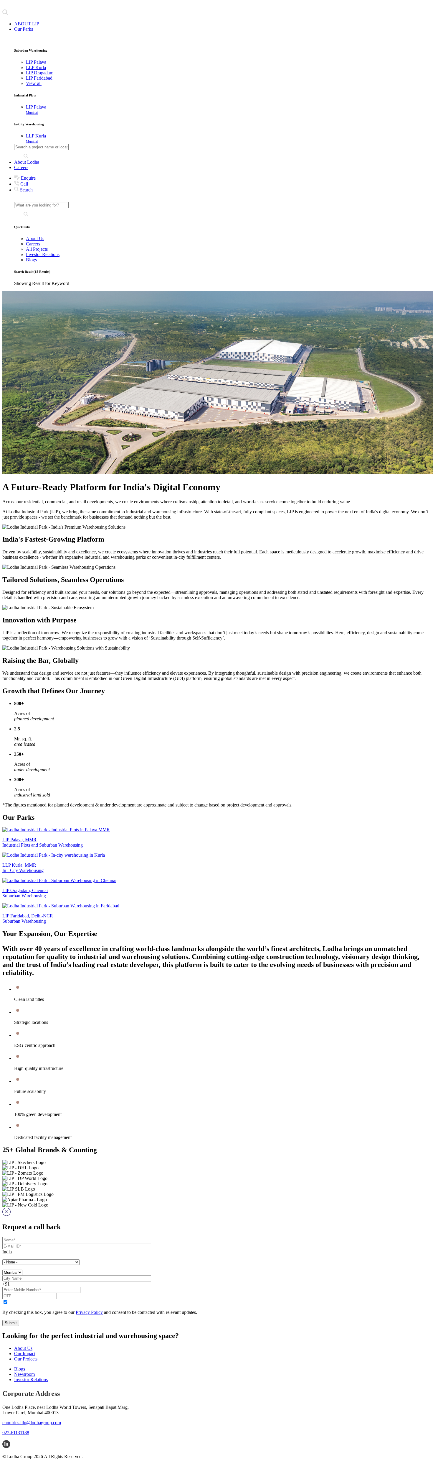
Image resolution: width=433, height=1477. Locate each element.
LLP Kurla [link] (36, 67)
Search (26, 189)
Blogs (31, 259)
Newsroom (24, 1374)
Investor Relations (43, 254)
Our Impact (24, 1353)
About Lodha (26, 162)
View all (34, 83)
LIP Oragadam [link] (39, 72)
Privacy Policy (89, 1312)
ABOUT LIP (26, 23)
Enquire (28, 178)
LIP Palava (36, 109)
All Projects (37, 249)
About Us (35, 238)
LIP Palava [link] (36, 62)
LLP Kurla (36, 138)
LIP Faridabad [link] (39, 78)
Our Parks (23, 29)
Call (23, 183)
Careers (21, 167)
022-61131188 (15, 1432)
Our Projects (25, 1358)
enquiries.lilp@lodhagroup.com (31, 1422)
